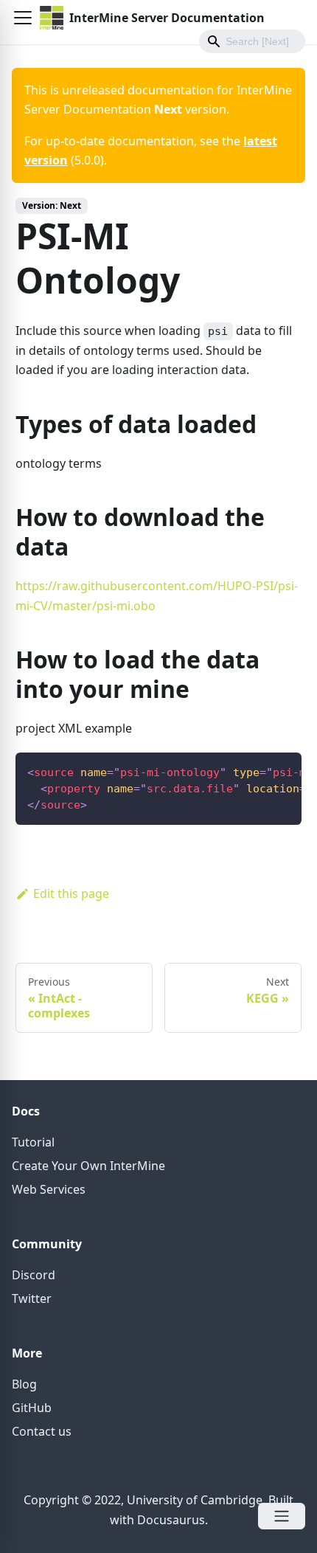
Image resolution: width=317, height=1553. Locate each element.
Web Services (49, 1189)
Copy (279, 769)
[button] (23, 18)
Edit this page (71, 893)
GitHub (32, 1408)
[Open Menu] (281, 1516)
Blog (24, 1384)
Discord (33, 1275)
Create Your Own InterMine (88, 1166)
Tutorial (33, 1142)
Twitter (32, 1298)
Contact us (42, 1431)
